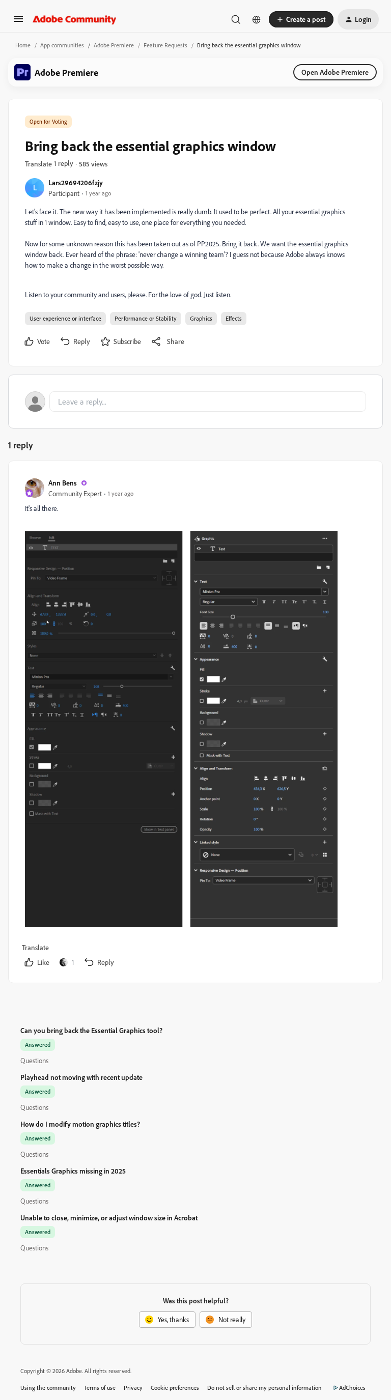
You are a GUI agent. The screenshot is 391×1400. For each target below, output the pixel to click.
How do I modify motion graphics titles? (80, 1124)
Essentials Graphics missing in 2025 (73, 1170)
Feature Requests (165, 45)
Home (23, 45)
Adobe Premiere (114, 45)
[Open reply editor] (195, 401)
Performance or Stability (146, 318)
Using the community (48, 1387)
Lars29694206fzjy (75, 182)
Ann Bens (62, 482)
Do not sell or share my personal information (264, 1387)
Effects (234, 318)
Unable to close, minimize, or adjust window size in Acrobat (109, 1217)
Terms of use (100, 1387)
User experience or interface (65, 318)
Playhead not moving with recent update (81, 1077)
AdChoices (352, 1387)
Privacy (133, 1387)
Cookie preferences (175, 1387)
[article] (195, 723)
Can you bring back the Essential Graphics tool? (91, 1030)
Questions (34, 1060)
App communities (62, 45)
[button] (18, 22)
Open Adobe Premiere (335, 72)
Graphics (201, 318)
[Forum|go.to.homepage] (75, 19)
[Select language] (256, 19)
